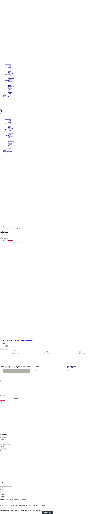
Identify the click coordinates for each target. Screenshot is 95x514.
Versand (6, 346)
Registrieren (3, 448)
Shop (4, 62)
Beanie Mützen (11, 78)
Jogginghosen (10, 73)
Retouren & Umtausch (71, 367)
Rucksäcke (10, 79)
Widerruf (69, 369)
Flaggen (9, 90)
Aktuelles (4, 95)
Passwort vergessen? (4, 441)
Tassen (9, 83)
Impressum (16, 398)
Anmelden (2, 446)
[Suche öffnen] (0, 109)
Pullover (9, 67)
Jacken (9, 72)
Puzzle (9, 82)
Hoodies (9, 71)
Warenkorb (37, 367)
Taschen (9, 87)
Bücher (9, 93)
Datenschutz (16, 396)
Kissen (9, 85)
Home (4, 61)
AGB (68, 370)
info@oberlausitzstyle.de (5, 376)
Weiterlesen (5, 240)
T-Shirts (9, 65)
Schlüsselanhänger (11, 81)
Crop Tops (10, 66)
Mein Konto (37, 366)
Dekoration (10, 92)
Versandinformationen (71, 366)
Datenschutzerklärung (11, 491)
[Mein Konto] (0, 113)
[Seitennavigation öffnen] (1, 111)
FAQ (36, 370)
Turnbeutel (10, 88)
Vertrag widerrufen (47, 512)
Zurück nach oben (4, 348)
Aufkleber (10, 89)
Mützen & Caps (11, 86)
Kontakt (36, 369)
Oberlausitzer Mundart (7, 96)
